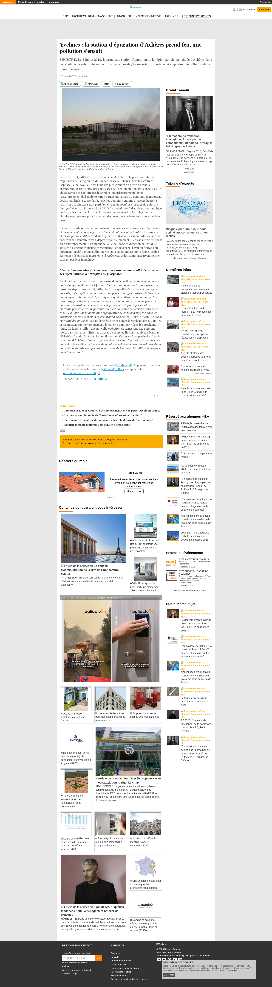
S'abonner (264, 9)
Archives (66, 963)
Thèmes (66, 970)
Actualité (8, 2)
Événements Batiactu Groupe (125, 964)
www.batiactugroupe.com (168, 948)
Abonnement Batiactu (121, 957)
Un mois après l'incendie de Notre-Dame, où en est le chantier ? (103, 415)
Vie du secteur (122, 84)
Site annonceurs (119, 972)
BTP (65, 16)
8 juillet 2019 (102, 378)
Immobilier (123, 16)
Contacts (115, 949)
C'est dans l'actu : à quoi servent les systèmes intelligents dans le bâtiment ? (91, 594)
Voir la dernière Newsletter (75, 959)
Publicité (115, 953)
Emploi (40, 2)
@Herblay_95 (123, 365)
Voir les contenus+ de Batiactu (77, 966)
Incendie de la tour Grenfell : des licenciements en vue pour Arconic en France (112, 410)
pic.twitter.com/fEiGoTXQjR (81, 373)
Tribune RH (173, 16)
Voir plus (189, 168)
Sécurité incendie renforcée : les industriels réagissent (97, 424)
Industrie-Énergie (148, 16)
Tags (74, 970)
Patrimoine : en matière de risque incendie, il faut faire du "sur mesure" (108, 420)
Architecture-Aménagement (92, 16)
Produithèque (25, 2)
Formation (53, 2)
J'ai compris (169, 975)
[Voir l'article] (158, 594)
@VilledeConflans (112, 369)
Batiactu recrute (119, 960)
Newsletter (265, 2)
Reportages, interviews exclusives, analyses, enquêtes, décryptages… (97, 441)
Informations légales (121, 968)
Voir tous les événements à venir (189, 590)
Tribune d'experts (197, 16)
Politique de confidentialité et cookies (129, 975)
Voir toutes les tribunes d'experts (189, 258)
